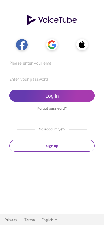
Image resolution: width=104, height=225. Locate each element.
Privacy (11, 219)
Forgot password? (52, 108)
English (47, 219)
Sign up (52, 146)
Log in (52, 96)
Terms (29, 219)
